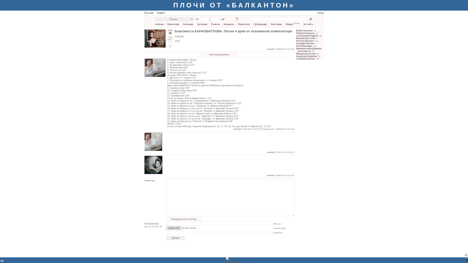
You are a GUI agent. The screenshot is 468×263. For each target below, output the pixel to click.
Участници (276, 24)
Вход (321, 13)
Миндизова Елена (306, 53)
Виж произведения (219, 54)
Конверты (229, 24)
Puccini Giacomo (305, 41)
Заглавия (202, 24)
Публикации (260, 24)
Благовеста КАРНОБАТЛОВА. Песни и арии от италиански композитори (233, 31)
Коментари (173, 24)
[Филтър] (237, 19)
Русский (148, 13)
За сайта (308, 24)
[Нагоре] (466, 255)
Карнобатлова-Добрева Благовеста (309, 49)
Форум (289, 24)
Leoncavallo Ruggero (307, 36)
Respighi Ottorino (305, 43)
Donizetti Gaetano (305, 33)
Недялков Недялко (306, 56)
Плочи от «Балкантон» (234, 5)
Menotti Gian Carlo (305, 38)
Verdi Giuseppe (304, 46)
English (161, 13)
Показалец (244, 24)
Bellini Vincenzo (304, 30)
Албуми (159, 24)
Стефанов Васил (305, 59)
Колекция (188, 24)
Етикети (215, 24)
